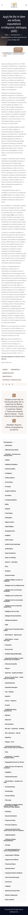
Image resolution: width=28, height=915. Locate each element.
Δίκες (6, 566)
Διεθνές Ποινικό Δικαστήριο (12, 544)
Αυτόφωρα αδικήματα (11, 500)
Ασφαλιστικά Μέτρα (10, 491)
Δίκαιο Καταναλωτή (10, 553)
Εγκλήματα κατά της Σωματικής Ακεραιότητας (13, 606)
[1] (5, 195)
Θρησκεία (7, 696)
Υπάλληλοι (8, 886)
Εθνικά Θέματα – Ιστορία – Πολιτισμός (11, 640)
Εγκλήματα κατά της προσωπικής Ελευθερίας (13, 600)
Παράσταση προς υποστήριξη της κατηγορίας (13, 767)
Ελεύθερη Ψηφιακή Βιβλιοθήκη (13, 654)
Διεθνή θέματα (9, 548)
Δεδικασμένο (8, 517)
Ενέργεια (7, 668)
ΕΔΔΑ (6, 624)
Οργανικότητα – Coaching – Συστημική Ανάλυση (12, 757)
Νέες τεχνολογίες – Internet (12, 733)
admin (5, 55)
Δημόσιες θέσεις (9, 522)
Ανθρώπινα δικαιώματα (11, 464)
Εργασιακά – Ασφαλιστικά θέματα (14, 673)
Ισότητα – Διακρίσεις (10, 700)
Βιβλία (7, 504)
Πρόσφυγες (8, 811)
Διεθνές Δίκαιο (9, 540)
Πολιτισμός (8, 800)
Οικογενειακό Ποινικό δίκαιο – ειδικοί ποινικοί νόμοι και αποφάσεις (14, 747)
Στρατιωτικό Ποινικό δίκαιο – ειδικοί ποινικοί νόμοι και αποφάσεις (14, 829)
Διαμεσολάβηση (9, 526)
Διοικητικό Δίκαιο (10, 575)
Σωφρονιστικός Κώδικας (11, 859)
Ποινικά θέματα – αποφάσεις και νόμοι (13, 781)
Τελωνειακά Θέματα (10, 864)
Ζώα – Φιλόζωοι (9, 692)
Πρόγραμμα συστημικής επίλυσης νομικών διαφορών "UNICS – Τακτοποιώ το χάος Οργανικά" (13, 806)
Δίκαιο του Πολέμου (10, 557)
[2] (12, 215)
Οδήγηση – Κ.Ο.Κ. (9, 742)
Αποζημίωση (8, 473)
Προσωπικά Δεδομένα (11, 816)
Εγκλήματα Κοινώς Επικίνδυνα (13, 616)
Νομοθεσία (8, 737)
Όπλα (6, 752)
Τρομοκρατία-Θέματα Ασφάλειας (13, 873)
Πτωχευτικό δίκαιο (10, 820)
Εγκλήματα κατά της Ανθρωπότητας (14, 585)
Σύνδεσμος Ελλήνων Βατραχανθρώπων (10, 840)
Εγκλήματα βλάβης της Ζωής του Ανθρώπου (13, 580)
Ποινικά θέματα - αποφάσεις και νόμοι (13, 54)
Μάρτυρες (7, 715)
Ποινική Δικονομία (10, 787)
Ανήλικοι (7, 460)
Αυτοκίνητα (8, 495)
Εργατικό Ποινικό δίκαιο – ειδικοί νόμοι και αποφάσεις (13, 678)
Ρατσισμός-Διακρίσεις (11, 825)
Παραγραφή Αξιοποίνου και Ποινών (14, 762)
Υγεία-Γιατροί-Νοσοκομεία (12, 877)
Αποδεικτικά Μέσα (10, 469)
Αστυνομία (8, 486)
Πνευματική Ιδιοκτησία (11, 776)
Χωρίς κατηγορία (9, 899)
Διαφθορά (7, 535)
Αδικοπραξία (8, 445)
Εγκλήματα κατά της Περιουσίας (13, 595)
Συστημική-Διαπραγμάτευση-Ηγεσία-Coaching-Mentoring (12, 850)
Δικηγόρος (5, 369)
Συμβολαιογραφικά (10, 835)
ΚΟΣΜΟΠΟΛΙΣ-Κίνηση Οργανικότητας (10, 710)
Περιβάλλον (8, 772)
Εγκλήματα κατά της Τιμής (12, 611)
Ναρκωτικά (8, 719)
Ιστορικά (7, 705)
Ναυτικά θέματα (9, 724)
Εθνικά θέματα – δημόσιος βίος (13, 635)
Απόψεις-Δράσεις (10, 477)
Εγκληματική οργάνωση (11, 620)
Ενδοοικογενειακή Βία (11, 664)
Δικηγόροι (8, 571)
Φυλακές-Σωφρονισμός (11, 895)
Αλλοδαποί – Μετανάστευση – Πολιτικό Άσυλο (12, 455)
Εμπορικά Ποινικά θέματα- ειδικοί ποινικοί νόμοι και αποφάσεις (13, 659)
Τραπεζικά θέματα (10, 868)
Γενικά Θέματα (9, 513)
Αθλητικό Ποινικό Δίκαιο (11, 450)
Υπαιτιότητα (8, 882)
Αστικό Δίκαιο (9, 482)
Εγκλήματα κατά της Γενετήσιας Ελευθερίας (13, 590)
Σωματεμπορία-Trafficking (12, 855)
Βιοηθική (7, 509)
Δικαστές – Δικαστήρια (11, 562)
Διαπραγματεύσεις (10, 531)
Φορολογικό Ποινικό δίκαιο (12, 890)
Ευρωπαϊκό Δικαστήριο (19, 52)
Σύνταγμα (7, 845)
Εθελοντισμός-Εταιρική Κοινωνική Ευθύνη (13, 629)
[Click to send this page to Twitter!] (6, 384)
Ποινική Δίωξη (9, 791)
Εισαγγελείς (8, 645)
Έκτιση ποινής (9, 649)
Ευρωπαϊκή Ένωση (7, 52)
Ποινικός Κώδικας (10, 795)
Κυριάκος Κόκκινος (7, 376)
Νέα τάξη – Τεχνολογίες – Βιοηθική (14, 728)
